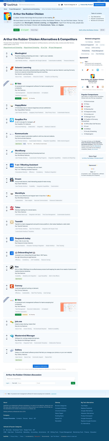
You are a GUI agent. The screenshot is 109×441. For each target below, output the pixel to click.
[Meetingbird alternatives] (12, 54)
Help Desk (11, 432)
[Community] (62, 4)
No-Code (8, 430)
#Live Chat (44, 47)
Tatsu (53, 25)
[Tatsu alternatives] (12, 208)
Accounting (34, 432)
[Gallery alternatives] (12, 350)
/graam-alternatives (11, 177)
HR (48, 432)
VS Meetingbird (88, 134)
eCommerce (42, 432)
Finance (86, 432)
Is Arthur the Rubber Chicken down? (92, 158)
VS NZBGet (87, 129)
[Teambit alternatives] (12, 222)
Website (16, 30)
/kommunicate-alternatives (13, 131)
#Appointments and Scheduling (13, 47)
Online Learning (96, 47)
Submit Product (99, 4)
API (35, 418)
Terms (21, 436)
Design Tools (28, 430)
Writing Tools (54, 432)
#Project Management (55, 47)
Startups (23, 1)
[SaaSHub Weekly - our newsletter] (59, 4)
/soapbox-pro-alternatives (13, 117)
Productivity (86, 51)
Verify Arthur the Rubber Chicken (88, 30)
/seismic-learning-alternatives (14, 65)
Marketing (26, 432)
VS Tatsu (86, 104)
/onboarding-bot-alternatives (13, 250)
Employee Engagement (87, 44)
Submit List (58, 418)
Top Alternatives (96, 16)
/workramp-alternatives (12, 149)
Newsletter (58, 421)
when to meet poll (72, 436)
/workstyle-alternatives (12, 191)
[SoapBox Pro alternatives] (12, 120)
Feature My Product (86, 4)
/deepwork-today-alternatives (14, 236)
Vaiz (92, 172)
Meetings (87, 47)
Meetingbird (29, 23)
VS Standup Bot (88, 109)
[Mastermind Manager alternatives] (12, 336)
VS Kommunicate (89, 101)
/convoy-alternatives (11, 284)
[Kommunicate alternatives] (12, 134)
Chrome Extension (60, 411)
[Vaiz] (12, 84)
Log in (8, 383)
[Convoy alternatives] (12, 286)
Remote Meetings (85, 53)
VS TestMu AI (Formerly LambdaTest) (89, 120)
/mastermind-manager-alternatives (15, 334)
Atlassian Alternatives (87, 413)
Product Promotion (9, 418)
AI (4, 430)
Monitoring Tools (78, 432)
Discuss (25, 418)
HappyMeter (54, 23)
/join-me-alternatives (11, 319)
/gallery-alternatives (11, 348)
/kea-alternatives (10, 265)
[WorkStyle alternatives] (12, 194)
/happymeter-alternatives (12, 103)
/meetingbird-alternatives (12, 51)
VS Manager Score (89, 117)
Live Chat (102, 44)
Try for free (18, 98)
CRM (4, 432)
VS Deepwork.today (90, 111)
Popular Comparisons (97, 18)
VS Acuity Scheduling (90, 131)
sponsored (53, 393)
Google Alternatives (87, 411)
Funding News (59, 416)
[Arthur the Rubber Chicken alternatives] (7, 16)
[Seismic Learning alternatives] (12, 68)
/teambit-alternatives (11, 219)
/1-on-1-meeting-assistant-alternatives (16, 163)
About (30, 418)
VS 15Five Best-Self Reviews (92, 124)
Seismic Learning (40, 23)
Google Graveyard (86, 418)
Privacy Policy (14, 436)
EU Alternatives (97, 146)
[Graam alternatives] (12, 180)
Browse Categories (60, 405)
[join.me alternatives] (12, 322)
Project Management (97, 50)
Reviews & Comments (97, 20)
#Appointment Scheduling (31, 47)
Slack (92, 53)
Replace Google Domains (88, 421)
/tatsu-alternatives (10, 205)
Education (97, 42)
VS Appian (87, 106)
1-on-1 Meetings (89, 42)
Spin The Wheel (55, 436)
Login (104, 1)
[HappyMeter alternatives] (12, 106)
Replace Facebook (86, 408)
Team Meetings (100, 53)
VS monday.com (89, 114)
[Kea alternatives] (12, 267)
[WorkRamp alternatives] (12, 151)
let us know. (95, 149)
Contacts (19, 418)
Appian (61, 25)
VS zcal (86, 126)
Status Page (34, 30)
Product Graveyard (86, 416)
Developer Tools (18, 430)
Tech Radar (84, 405)
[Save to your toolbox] (7, 22)
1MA (11, 165)
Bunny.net (37, 436)
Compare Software (60, 408)
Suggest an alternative (40, 366)
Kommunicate (46, 25)
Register (99, 1)
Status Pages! (59, 413)
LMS (97, 44)
